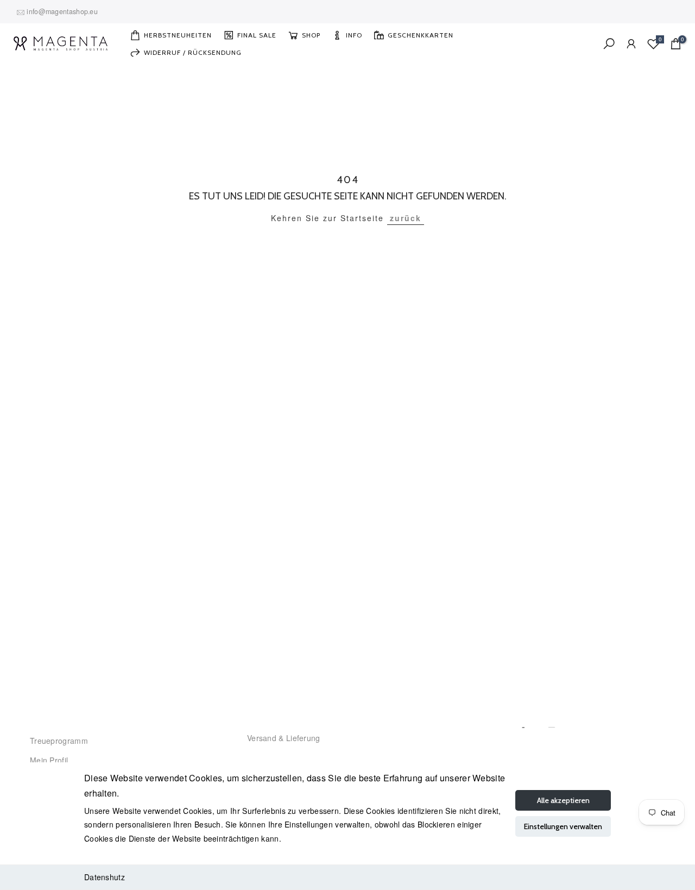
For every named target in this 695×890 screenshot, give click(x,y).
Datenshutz (104, 877)
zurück (405, 217)
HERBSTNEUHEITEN (178, 35)
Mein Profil (49, 760)
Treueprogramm (59, 740)
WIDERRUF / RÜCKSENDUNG (193, 52)
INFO (354, 35)
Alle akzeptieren (563, 800)
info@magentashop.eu (62, 11)
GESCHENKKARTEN (420, 35)
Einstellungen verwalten (563, 826)
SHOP (311, 35)
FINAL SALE (256, 35)
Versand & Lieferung (283, 737)
